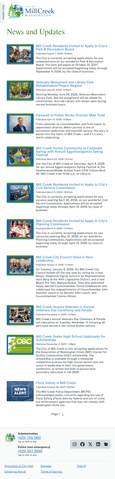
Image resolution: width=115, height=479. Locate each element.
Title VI (81, 466)
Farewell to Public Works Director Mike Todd (70, 115)
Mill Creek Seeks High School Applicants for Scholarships (70, 338)
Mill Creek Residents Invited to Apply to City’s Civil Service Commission (71, 186)
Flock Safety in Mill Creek (56, 383)
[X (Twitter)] (90, 444)
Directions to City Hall (18, 466)
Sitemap (46, 466)
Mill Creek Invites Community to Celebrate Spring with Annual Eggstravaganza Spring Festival (69, 151)
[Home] (32, 11)
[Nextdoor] (106, 444)
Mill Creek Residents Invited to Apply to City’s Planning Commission (71, 222)
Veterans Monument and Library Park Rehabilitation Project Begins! (65, 83)
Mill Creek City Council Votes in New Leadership (64, 258)
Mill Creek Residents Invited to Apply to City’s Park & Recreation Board (71, 47)
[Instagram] (74, 444)
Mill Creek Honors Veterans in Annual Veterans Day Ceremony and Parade (65, 308)
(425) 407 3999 (30, 451)
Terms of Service (51, 471)
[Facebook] (82, 444)
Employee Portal (15, 471)
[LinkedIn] (98, 444)
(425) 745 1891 (29, 437)
